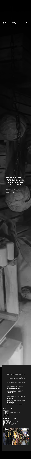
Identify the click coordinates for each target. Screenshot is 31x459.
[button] (4, 436)
